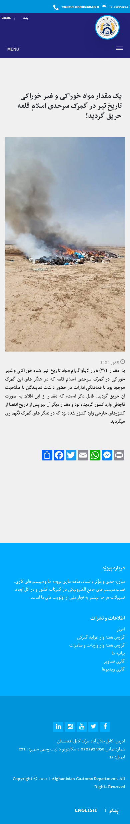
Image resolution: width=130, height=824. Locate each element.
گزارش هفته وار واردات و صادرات (97, 645)
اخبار (121, 629)
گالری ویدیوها (113, 669)
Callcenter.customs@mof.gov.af (80, 6)
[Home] (107, 27)
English (6, 17)
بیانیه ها (118, 653)
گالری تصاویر (114, 661)
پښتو (25, 17)
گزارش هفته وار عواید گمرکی (101, 637)
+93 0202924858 (118, 6)
